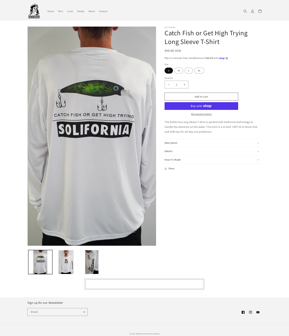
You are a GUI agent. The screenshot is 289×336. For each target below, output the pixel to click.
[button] (245, 11)
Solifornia (139, 334)
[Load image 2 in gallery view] (66, 262)
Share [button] (171, 168)
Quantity (169, 78)
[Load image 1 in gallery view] (40, 262)
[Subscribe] (83, 312)
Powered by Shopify (152, 334)
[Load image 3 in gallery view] (92, 262)
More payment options (201, 114)
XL (199, 70)
